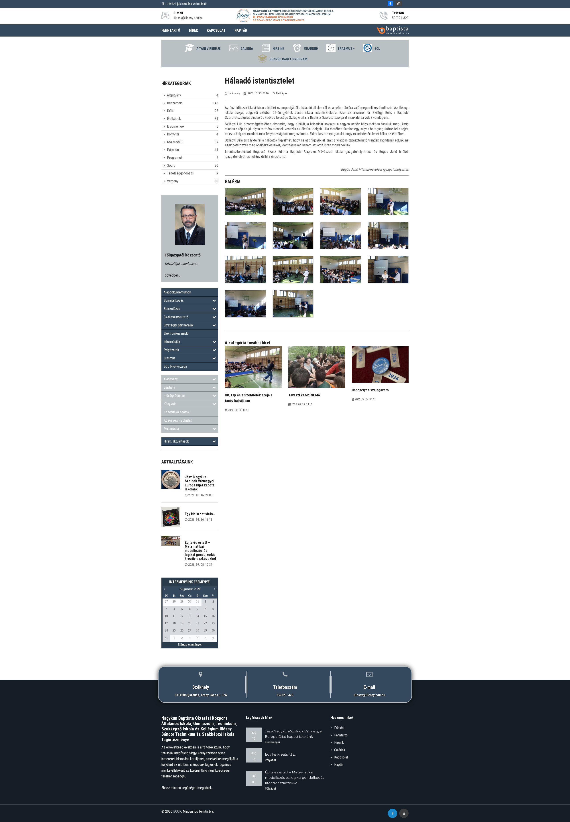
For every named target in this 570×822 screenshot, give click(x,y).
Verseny (172, 181)
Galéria (246, 49)
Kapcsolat (341, 757)
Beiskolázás (172, 309)
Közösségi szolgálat (178, 420)
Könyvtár (173, 134)
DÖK (170, 111)
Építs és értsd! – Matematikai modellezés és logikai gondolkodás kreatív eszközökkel (200, 550)
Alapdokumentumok (177, 292)
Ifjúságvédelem (174, 396)
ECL (377, 49)
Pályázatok (171, 350)
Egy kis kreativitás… (200, 514)
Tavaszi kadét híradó (304, 395)
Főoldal (339, 728)
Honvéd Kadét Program (288, 59)
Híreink (278, 49)
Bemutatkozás (174, 300)
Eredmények (175, 126)
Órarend (311, 49)
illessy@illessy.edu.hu (369, 695)
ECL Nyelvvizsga (175, 366)
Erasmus (169, 358)
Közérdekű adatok (176, 412)
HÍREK (193, 30)
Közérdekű (174, 142)
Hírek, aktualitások (176, 441)
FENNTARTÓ (170, 30)
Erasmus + (346, 49)
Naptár (339, 765)
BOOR (177, 811)
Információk (172, 342)
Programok (175, 158)
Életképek (174, 119)
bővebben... (173, 275)
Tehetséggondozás (180, 173)
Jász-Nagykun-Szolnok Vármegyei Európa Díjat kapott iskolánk (199, 483)
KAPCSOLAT (216, 30)
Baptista (169, 387)
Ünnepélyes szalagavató (370, 390)
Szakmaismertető (176, 317)
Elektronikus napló (176, 333)
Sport (171, 165)
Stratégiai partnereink (178, 325)
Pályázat (173, 150)
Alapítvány (174, 95)
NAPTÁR (240, 30)
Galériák (339, 750)
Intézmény (234, 93)
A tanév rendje (208, 49)
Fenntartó (341, 735)
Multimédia (171, 428)
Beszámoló (175, 103)
